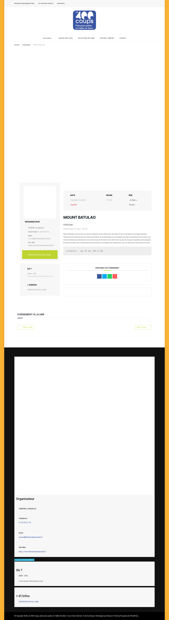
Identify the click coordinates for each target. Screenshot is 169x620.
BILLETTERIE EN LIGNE (86, 38)
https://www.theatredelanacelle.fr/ (41, 245)
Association (47, 38)
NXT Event (141, 327)
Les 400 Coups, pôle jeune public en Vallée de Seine (47, 616)
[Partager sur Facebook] (99, 276)
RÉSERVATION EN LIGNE (40, 255)
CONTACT (122, 38)
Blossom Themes (113, 616)
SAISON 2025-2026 (66, 38)
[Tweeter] (104, 276)
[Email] (115, 276)
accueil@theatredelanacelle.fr (39, 239)
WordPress (134, 616)
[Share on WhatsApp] (109, 276)
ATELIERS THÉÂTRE (107, 38)
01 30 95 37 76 (43, 232)
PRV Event (27, 327)
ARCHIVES (61, 3)
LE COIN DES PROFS (45, 3)
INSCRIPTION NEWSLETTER (24, 3)
